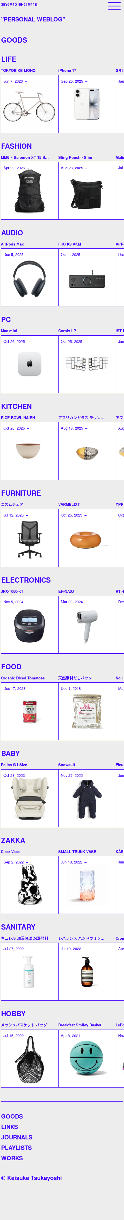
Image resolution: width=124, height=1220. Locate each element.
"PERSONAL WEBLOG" (33, 19)
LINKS (9, 1126)
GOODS (12, 1116)
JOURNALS (16, 1137)
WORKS (12, 1158)
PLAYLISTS (16, 1147)
